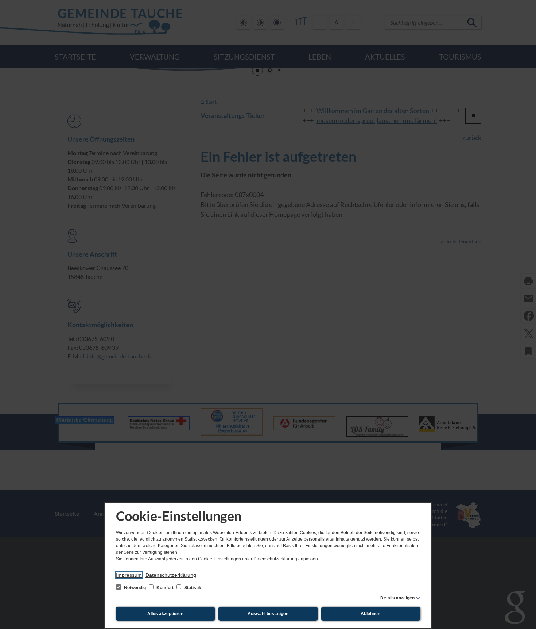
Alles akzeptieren (165, 613)
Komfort (165, 587)
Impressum (129, 575)
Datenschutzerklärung (170, 575)
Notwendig (135, 587)
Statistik (192, 587)
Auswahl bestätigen (268, 613)
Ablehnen (370, 613)
